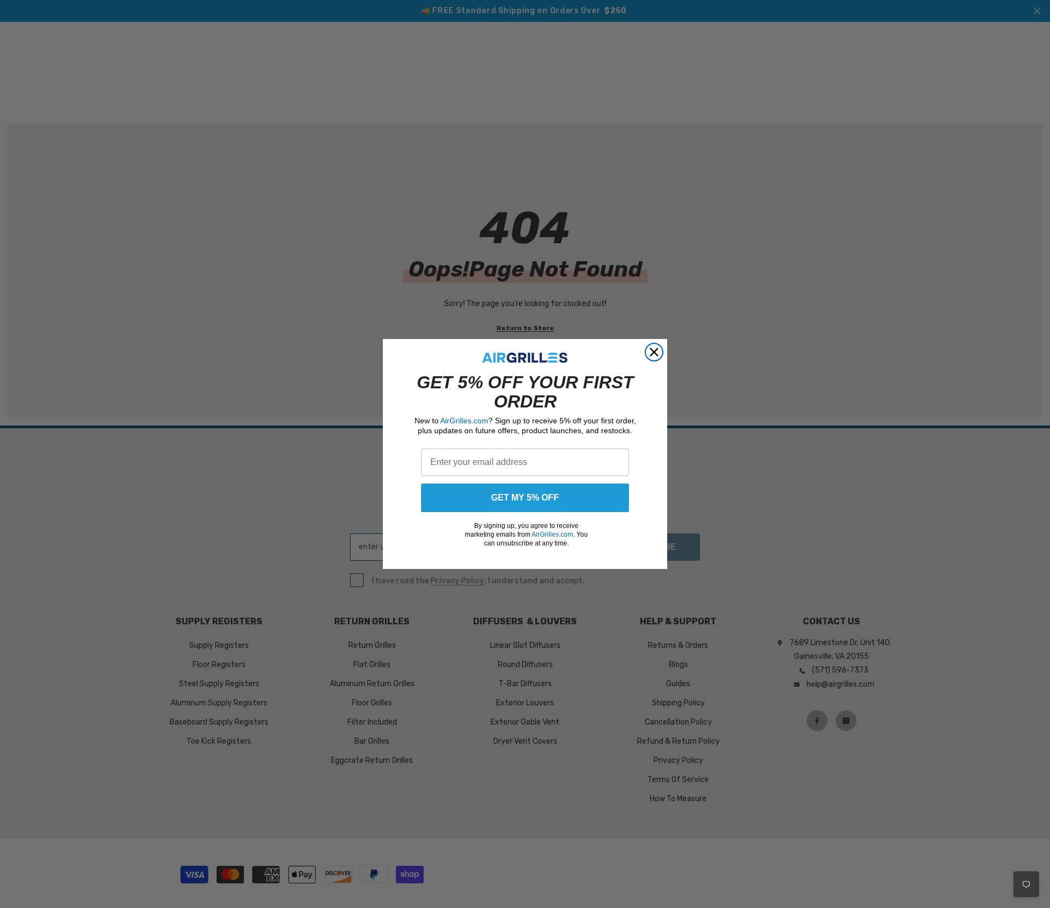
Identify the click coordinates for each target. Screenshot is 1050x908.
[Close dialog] (654, 352)
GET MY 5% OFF (525, 497)
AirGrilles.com (464, 420)
